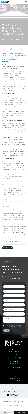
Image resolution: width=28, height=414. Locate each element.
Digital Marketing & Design (15, 395)
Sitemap (22, 391)
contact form (15, 241)
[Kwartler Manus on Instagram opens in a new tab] (8, 357)
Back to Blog (6, 247)
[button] (26, 2)
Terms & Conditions (8, 391)
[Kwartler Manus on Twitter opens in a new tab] (15, 357)
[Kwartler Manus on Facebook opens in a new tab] (12, 357)
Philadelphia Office (15, 367)
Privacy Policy (16, 391)
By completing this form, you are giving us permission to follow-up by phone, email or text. (14, 326)
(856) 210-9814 (11, 408)
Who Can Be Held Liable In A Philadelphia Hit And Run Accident (13, 40)
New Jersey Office (15, 376)
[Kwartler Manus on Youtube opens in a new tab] (19, 357)
